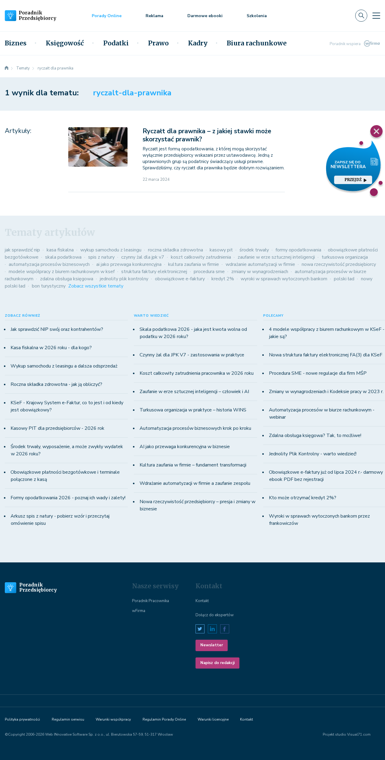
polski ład (344, 278)
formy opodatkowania (298, 250)
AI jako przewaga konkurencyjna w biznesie (185, 446)
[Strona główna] (6, 68)
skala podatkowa (63, 257)
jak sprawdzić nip (22, 250)
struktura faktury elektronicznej (154, 271)
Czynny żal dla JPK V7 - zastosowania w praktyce (192, 355)
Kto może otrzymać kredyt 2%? (302, 497)
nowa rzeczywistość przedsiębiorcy (339, 264)
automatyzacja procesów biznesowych (49, 264)
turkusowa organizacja (345, 257)
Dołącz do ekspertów (215, 615)
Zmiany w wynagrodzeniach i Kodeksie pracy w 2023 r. (326, 391)
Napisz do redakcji (217, 663)
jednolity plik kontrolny (124, 278)
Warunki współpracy (113, 719)
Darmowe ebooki (205, 16)
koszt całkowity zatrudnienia (201, 257)
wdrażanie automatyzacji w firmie (260, 264)
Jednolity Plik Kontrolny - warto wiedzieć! (312, 454)
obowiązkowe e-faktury (180, 278)
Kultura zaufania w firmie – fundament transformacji (193, 465)
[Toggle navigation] (376, 16)
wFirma (138, 611)
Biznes (15, 43)
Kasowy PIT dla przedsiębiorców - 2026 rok (57, 428)
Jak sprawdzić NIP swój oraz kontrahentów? (57, 329)
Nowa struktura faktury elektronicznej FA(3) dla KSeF (325, 355)
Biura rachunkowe (257, 43)
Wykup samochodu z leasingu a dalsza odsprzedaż (64, 366)
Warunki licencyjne (213, 719)
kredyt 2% (222, 278)
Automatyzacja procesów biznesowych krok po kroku (195, 428)
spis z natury (101, 257)
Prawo (158, 43)
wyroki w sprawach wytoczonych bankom (284, 278)
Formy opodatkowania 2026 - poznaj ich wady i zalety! (68, 497)
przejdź (353, 179)
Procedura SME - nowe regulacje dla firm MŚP (318, 373)
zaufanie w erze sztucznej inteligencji (276, 257)
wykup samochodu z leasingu (110, 250)
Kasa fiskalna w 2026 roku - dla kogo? (51, 347)
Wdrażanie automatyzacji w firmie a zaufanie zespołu (195, 483)
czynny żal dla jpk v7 (142, 257)
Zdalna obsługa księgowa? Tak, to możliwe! (315, 435)
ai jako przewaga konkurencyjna (129, 264)
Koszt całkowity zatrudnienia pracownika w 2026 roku (197, 373)
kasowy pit (221, 250)
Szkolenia (257, 16)
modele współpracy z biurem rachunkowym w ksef (62, 271)
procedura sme (209, 271)
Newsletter (211, 645)
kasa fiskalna (60, 250)
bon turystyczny (49, 286)
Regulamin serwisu (68, 719)
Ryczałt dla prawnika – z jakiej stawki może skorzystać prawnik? (207, 135)
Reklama (154, 16)
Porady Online (107, 16)
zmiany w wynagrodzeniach (259, 271)
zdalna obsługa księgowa (66, 278)
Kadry (198, 43)
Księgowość (65, 43)
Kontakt (202, 601)
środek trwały (254, 250)
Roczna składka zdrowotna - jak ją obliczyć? (56, 384)
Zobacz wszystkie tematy (95, 286)
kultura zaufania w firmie (193, 264)
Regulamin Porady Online (164, 719)
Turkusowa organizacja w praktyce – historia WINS (193, 410)
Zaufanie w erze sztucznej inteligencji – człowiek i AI (194, 391)
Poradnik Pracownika (150, 601)
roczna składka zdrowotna (175, 250)
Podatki (116, 43)
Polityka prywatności (22, 719)
